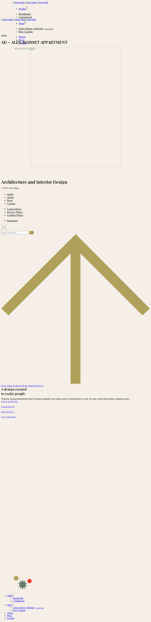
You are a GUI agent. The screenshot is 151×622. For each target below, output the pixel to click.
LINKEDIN (8, 407)
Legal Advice (14, 208)
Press (10, 200)
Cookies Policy (15, 215)
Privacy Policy (15, 212)
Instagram (12, 220)
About (10, 197)
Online (4, 35)
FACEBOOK (8, 417)
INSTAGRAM (9, 401)
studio (10, 194)
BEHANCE (7, 412)
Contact (11, 203)
